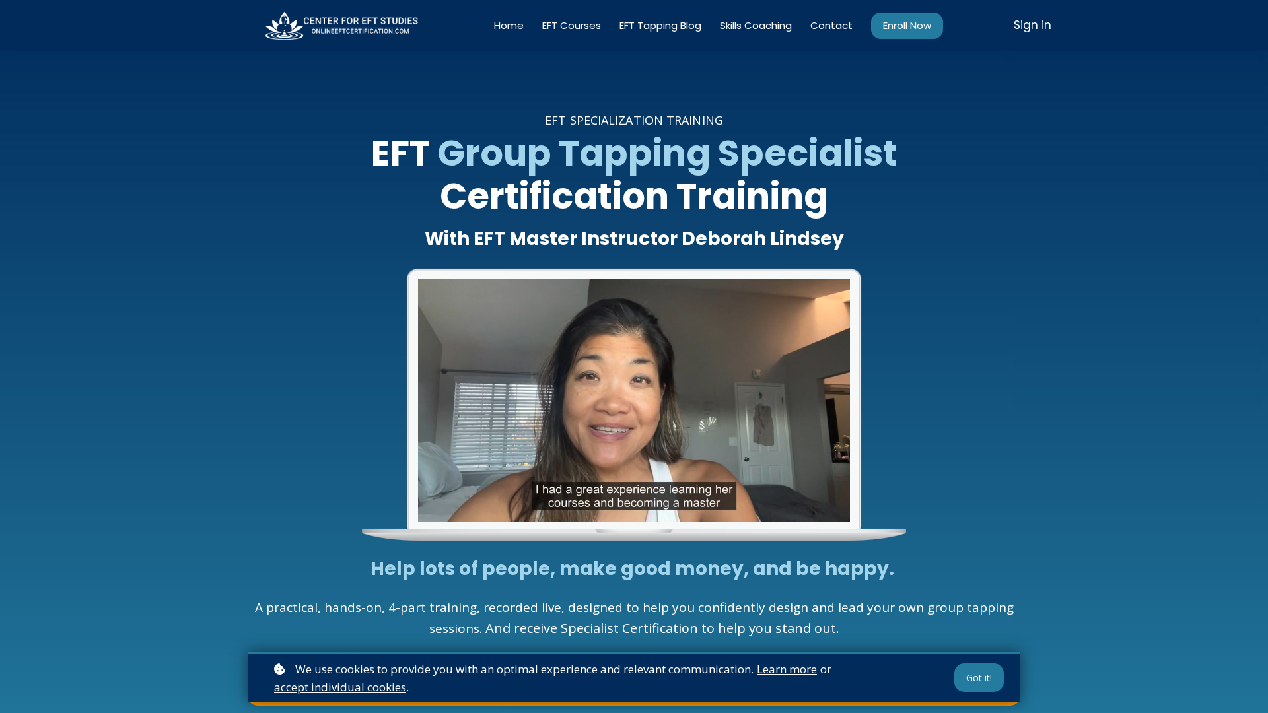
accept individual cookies (340, 687)
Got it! (979, 677)
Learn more (787, 669)
